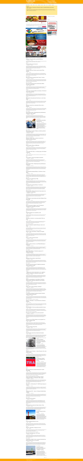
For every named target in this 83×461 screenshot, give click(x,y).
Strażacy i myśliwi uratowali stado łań (32, 237)
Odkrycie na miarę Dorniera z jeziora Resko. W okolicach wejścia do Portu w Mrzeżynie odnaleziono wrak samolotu (35, 280)
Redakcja (56, 459)
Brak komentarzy (32, 78)
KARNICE (33, 230)
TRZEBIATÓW (29, 6)
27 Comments (32, 238)
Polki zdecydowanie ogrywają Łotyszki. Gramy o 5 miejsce (35, 77)
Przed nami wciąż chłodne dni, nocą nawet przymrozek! (35, 312)
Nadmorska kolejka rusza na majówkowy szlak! (33, 212)
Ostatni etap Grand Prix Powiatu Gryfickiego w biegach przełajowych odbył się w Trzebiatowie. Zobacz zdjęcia (34, 377)
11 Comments (30, 232)
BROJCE (29, 230)
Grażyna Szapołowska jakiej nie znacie (32, 421)
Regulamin (54, 459)
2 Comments (32, 8)
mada (27, 85)
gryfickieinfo (28, 8)
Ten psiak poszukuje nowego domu (31, 326)
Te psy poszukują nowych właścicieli (32, 64)
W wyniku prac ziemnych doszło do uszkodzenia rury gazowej (40, 359)
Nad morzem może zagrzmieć (30, 398)
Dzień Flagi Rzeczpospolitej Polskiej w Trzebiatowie (34, 184)
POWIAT (27, 6)
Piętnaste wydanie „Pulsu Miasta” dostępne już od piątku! (35, 231)
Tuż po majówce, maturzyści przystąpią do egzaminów (34, 157)
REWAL (26, 211)
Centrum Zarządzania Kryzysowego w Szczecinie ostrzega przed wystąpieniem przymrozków (41, 341)
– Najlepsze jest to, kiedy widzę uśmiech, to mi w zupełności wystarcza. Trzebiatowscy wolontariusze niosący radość (35, 273)
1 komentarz (30, 153)
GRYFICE (27, 82)
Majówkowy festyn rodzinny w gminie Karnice (33, 258)
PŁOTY (34, 230)
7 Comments (32, 173)
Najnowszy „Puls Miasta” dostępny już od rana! (33, 427)
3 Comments (30, 213)
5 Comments (32, 295)
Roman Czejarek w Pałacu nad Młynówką (32, 145)
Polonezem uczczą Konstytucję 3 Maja (32, 178)
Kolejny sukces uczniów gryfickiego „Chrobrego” (34, 286)
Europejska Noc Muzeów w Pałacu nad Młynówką (35, 7)
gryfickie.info (28, 459)
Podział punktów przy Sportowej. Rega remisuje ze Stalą (35, 405)
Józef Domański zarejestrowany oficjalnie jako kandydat (35, 332)
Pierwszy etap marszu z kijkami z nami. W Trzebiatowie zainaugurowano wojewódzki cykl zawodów (35, 206)
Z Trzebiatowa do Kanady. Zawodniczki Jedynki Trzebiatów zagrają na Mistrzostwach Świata (35, 294)
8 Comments (30, 428)
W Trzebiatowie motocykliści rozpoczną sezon (41, 121)
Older (44, 457)
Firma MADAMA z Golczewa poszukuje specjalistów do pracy (36, 307)
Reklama (52, 459)
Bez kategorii (27, 230)
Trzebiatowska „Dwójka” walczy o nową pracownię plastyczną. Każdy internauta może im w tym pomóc (36, 440)
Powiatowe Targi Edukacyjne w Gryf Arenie (33, 433)
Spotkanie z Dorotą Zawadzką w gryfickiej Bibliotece (34, 59)
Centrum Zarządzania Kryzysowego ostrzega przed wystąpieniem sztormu (40, 448)
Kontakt (49, 459)
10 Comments (30, 321)
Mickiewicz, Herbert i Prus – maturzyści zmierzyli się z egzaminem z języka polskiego (35, 139)
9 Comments (32, 281)
